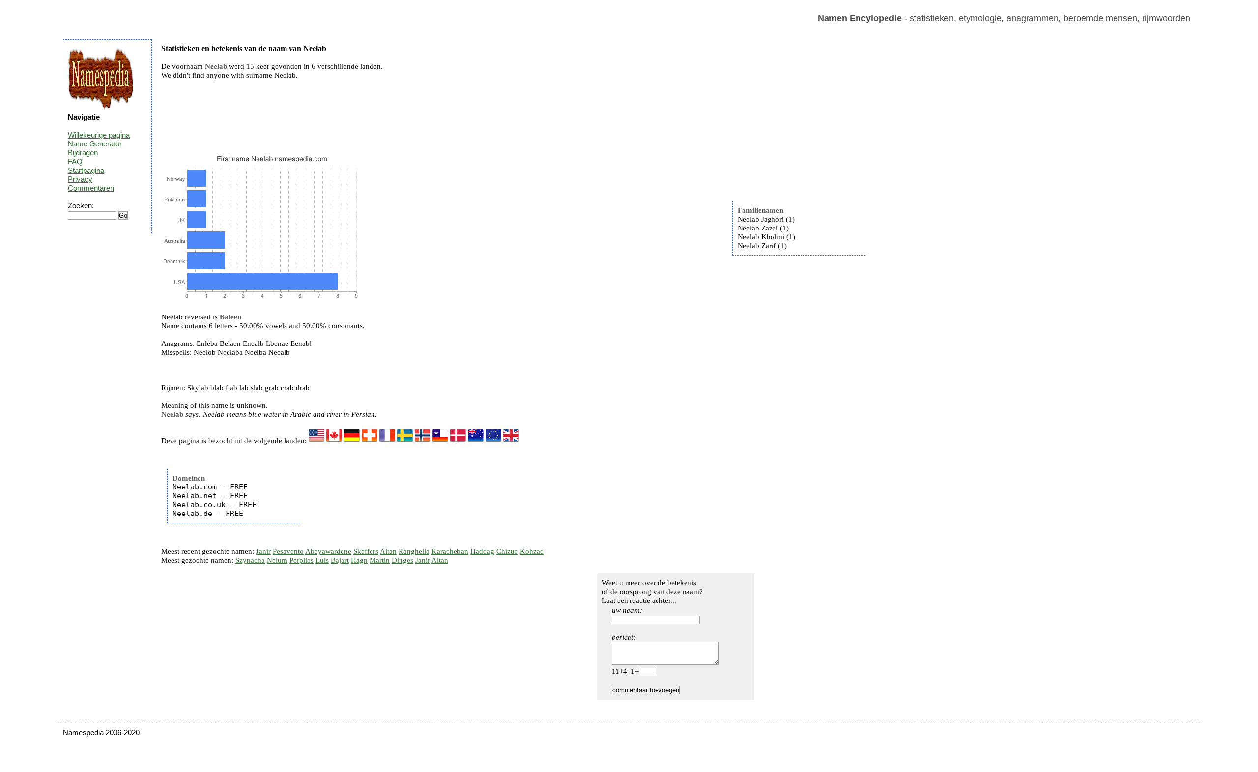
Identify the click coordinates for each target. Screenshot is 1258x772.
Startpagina (86, 170)
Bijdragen (83, 152)
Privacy (80, 179)
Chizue (507, 551)
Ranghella (414, 551)
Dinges (402, 560)
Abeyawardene (328, 551)
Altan (388, 551)
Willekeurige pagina (99, 135)
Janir (263, 551)
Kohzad (532, 551)
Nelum (277, 560)
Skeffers (365, 551)
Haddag (482, 551)
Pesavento (288, 551)
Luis (322, 560)
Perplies (301, 560)
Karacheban (449, 551)
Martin (380, 560)
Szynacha (250, 560)
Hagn (359, 560)
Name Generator (95, 144)
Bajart (340, 560)
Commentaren (91, 188)
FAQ (75, 161)
